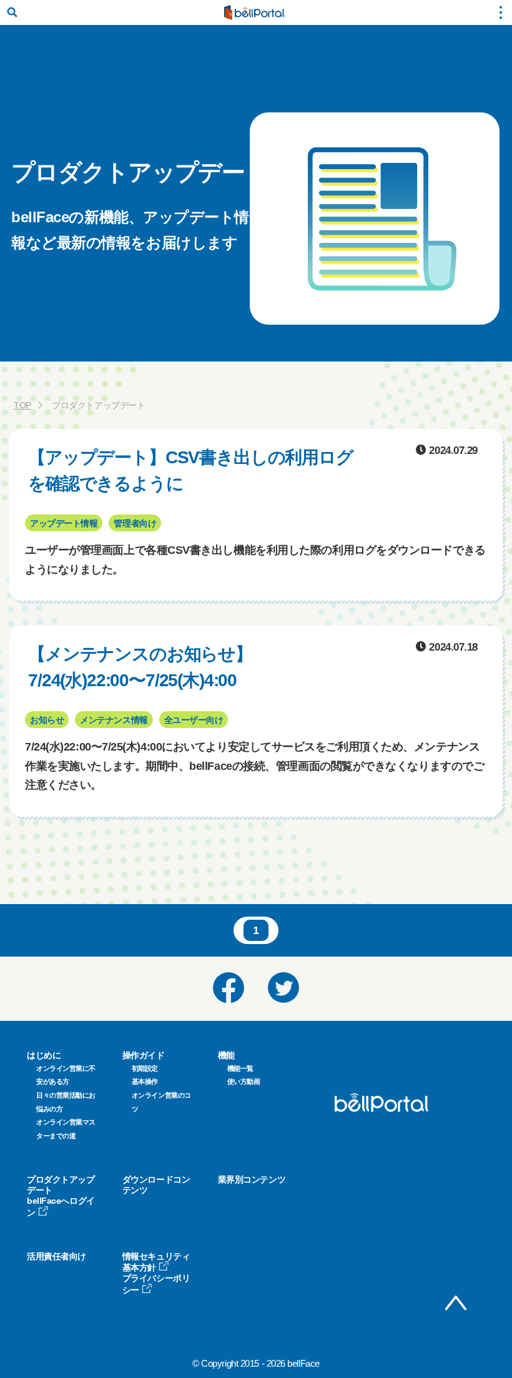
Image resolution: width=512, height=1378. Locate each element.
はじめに (44, 1055)
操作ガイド (143, 1055)
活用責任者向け (56, 1256)
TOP (22, 405)
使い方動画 (243, 1081)
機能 (226, 1055)
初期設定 (145, 1068)
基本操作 (145, 1081)
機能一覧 (240, 1068)
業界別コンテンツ (251, 1179)
